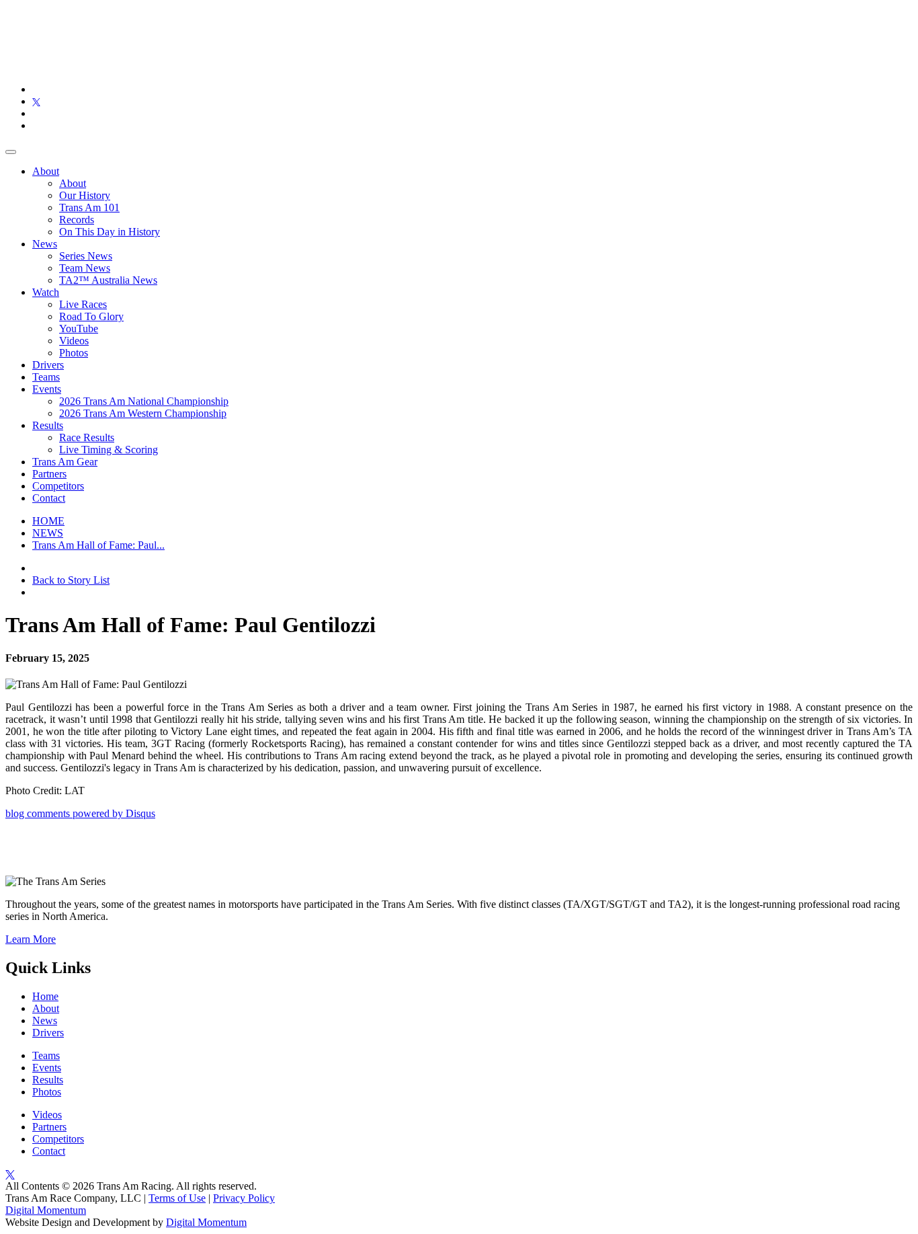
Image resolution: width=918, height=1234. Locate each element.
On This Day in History (109, 231)
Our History (84, 195)
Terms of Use (177, 1198)
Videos (74, 340)
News (44, 243)
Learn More (30, 939)
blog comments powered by (80, 813)
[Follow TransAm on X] (36, 101)
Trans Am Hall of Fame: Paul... (98, 545)
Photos (73, 352)
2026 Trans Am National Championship (143, 401)
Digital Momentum (45, 1210)
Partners (49, 473)
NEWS (47, 533)
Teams (46, 377)
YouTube (78, 328)
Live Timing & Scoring (108, 449)
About (45, 171)
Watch (45, 292)
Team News (84, 268)
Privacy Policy (244, 1198)
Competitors (58, 486)
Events (46, 389)
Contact (48, 498)
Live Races (83, 304)
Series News (85, 256)
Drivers (48, 365)
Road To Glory (91, 316)
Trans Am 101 (89, 207)
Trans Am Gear (64, 461)
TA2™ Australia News (108, 280)
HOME (48, 521)
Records (76, 219)
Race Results (86, 437)
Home (45, 996)
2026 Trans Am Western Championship (142, 413)
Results (47, 425)
